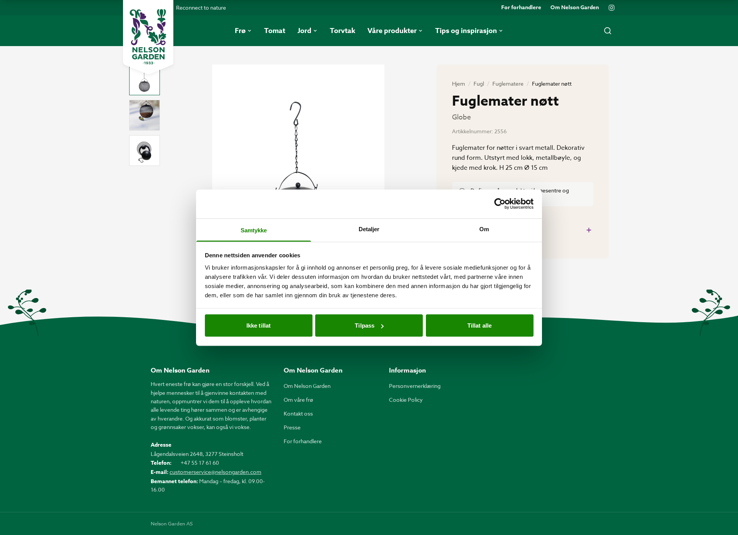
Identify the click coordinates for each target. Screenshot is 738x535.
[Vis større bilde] (298, 179)
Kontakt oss (298, 413)
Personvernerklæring (414, 385)
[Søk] (607, 30)
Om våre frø (298, 399)
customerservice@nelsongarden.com (215, 471)
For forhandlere (521, 8)
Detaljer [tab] (369, 228)
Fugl (479, 83)
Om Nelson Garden (574, 8)
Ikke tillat (258, 325)
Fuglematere (508, 83)
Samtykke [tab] (254, 230)
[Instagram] (611, 7)
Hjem (458, 83)
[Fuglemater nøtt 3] (144, 150)
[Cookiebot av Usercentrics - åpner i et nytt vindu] (500, 204)
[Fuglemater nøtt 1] (144, 80)
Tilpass (364, 325)
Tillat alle (479, 325)
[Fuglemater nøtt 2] (144, 115)
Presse (292, 427)
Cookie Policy (406, 399)
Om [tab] (484, 228)
